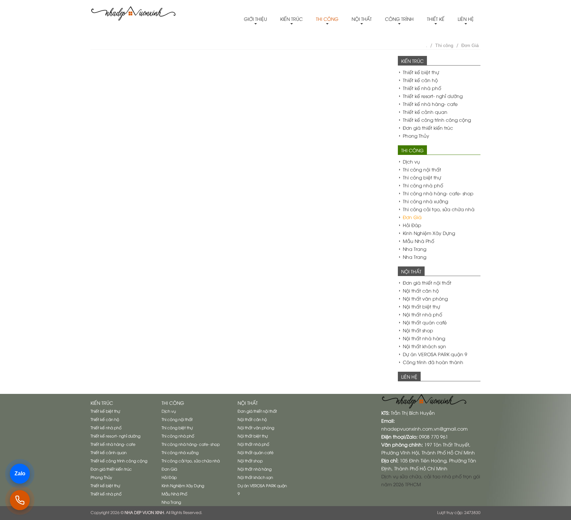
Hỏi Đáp (412, 225)
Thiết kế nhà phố (422, 88)
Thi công (327, 19)
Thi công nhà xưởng (425, 201)
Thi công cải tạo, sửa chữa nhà (439, 209)
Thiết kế (435, 19)
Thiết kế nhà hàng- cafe (430, 104)
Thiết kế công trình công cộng (437, 120)
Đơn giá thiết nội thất (427, 282)
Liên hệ (466, 19)
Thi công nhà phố (423, 185)
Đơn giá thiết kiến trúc (428, 127)
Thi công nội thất (422, 169)
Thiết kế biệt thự (421, 72)
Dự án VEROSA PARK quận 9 (435, 354)
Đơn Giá (470, 45)
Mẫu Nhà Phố (418, 241)
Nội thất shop (418, 330)
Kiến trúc (291, 19)
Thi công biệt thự (422, 177)
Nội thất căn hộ (421, 290)
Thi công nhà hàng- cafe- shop (438, 193)
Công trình (399, 19)
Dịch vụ (411, 161)
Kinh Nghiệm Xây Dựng (429, 233)
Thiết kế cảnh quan (425, 112)
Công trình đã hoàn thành (433, 362)
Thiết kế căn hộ (420, 80)
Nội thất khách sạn (424, 346)
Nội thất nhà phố (422, 314)
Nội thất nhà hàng (424, 338)
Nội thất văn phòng (425, 298)
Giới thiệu (255, 19)
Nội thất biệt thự (421, 306)
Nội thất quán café (425, 322)
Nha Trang (414, 249)
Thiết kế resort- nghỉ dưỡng (433, 96)
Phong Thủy (416, 135)
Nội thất (362, 19)
